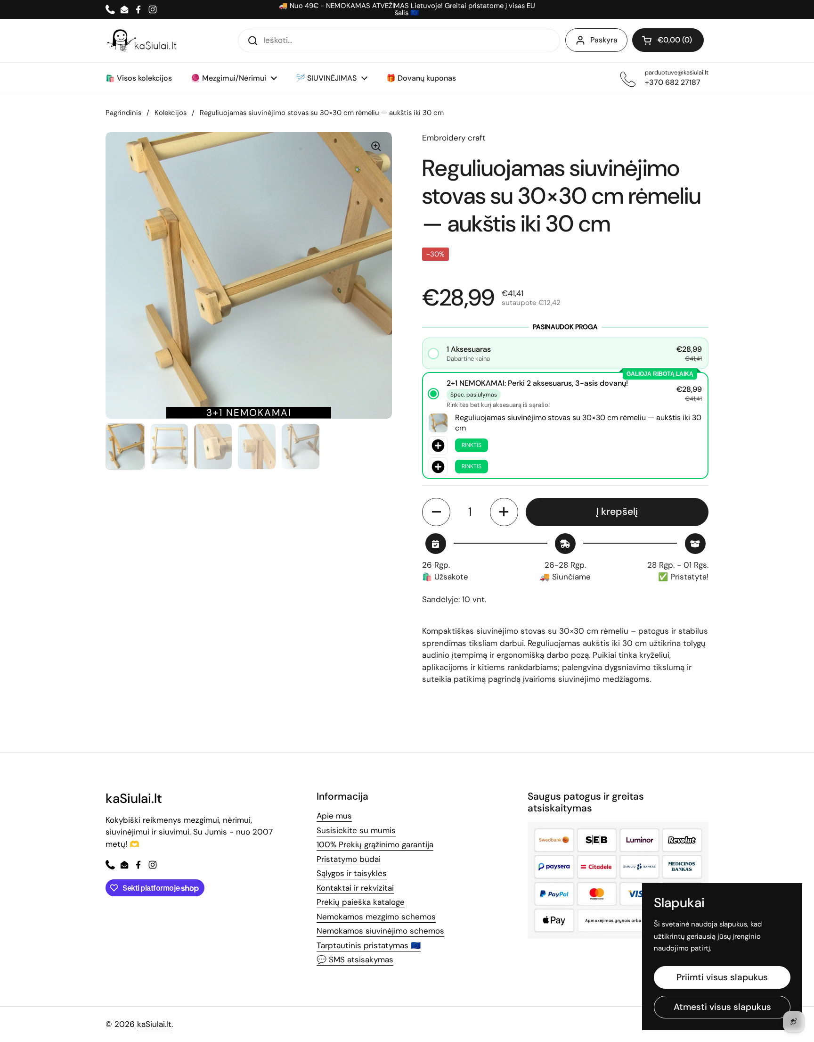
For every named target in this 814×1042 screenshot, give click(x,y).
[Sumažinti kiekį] (436, 512)
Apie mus (334, 815)
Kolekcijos (171, 112)
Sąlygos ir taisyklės (352, 873)
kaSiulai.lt (154, 1024)
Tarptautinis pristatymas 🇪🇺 (369, 945)
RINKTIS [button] (471, 445)
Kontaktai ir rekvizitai (355, 888)
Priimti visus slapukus (722, 977)
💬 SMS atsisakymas (355, 959)
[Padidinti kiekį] (504, 512)
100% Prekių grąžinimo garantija (375, 844)
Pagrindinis (123, 112)
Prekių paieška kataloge (361, 902)
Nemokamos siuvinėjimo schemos (380, 931)
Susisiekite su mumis (356, 830)
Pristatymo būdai (349, 859)
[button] (668, 40)
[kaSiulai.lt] (143, 40)
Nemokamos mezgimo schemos (376, 916)
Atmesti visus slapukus (722, 1007)
